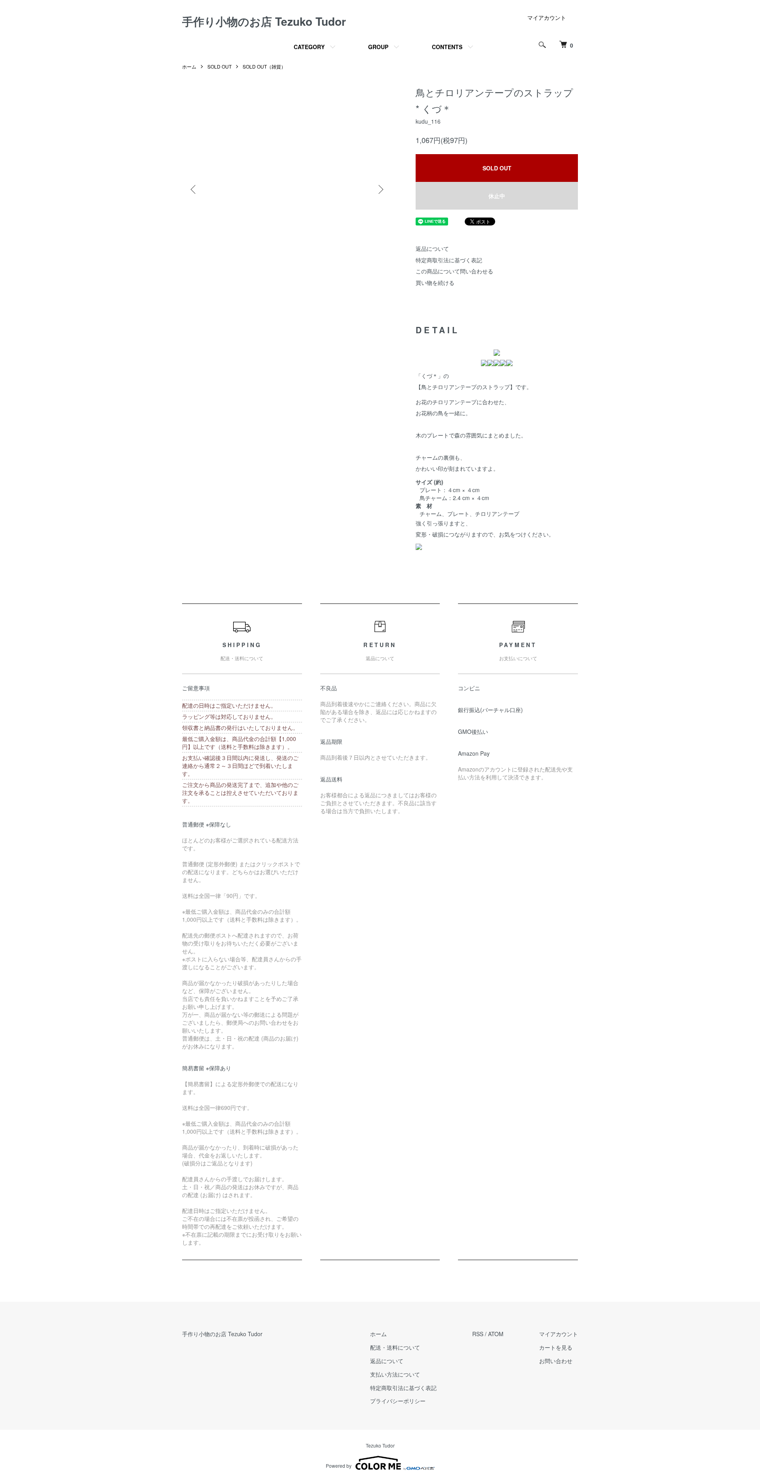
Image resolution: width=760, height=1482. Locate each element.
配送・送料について (395, 1347)
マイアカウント (546, 17)
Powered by (339, 1465)
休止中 (496, 196)
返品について (432, 248)
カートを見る (555, 1347)
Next (380, 189)
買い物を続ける (435, 282)
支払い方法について (395, 1374)
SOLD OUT (219, 66)
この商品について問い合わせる (454, 271)
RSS (477, 1334)
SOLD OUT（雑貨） (264, 66)
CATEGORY (309, 47)
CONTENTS (447, 47)
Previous (194, 189)
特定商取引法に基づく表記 (449, 260)
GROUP (378, 47)
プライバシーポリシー (398, 1401)
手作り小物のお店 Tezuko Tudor (264, 21)
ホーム (189, 66)
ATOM (496, 1334)
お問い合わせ (555, 1361)
